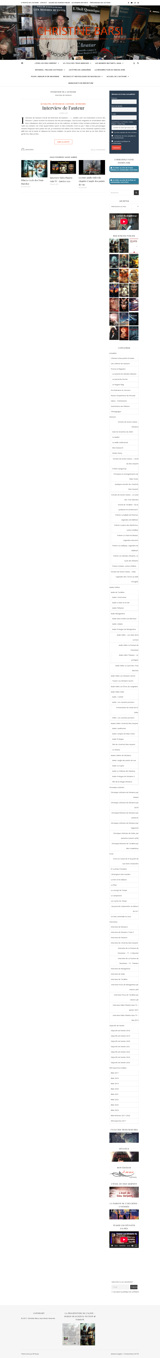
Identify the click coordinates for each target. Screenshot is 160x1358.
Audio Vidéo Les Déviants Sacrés (123, 676)
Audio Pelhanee (118, 608)
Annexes (112, 417)
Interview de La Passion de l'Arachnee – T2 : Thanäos (128, 960)
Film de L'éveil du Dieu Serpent (123, 744)
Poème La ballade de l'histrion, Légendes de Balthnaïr (126, 517)
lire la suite (63, 142)
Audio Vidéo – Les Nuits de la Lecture (127, 637)
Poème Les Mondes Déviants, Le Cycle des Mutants (125, 558)
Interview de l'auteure (63, 104)
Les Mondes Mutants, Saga (108, 63)
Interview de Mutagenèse (120, 968)
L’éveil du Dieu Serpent (46, 63)
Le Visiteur (116, 750)
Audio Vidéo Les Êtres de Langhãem (124, 686)
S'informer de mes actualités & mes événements (124, 137)
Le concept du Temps (119, 890)
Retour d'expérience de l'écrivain (123, 395)
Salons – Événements (119, 401)
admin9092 (29, 150)
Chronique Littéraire (116, 787)
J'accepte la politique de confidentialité (121, 142)
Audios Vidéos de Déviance (121, 755)
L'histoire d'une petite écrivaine (122, 358)
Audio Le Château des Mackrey (123, 771)
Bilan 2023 (115, 1105)
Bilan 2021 (115, 1094)
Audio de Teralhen (117, 592)
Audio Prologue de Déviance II (123, 776)
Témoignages (116, 411)
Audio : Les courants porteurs (123, 702)
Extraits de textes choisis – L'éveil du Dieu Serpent (125, 461)
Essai (111, 854)
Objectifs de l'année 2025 (120, 1062)
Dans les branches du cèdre (122, 432)
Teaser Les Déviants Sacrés (122, 681)
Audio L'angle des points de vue (124, 760)
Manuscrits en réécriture (80, 83)
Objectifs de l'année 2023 (120, 1052)
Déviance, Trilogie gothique (49, 70)
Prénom (114, 98)
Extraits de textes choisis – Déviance (128, 424)
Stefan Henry (117, 453)
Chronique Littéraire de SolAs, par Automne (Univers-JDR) (125, 835)
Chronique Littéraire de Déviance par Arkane (124, 794)
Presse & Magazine (118, 369)
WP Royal (35, 1354)
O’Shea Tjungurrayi (119, 469)
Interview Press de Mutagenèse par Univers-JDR (124, 987)
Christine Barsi (80, 30)
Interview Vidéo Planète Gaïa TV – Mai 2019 (125, 1017)
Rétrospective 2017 (118, 1121)
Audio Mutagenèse (118, 613)
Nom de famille (117, 106)
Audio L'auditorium (119, 728)
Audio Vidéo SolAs (117, 692)
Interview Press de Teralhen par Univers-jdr (126, 997)
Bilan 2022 (115, 1099)
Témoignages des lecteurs (100, 3)
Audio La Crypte (118, 766)
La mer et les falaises (119, 879)
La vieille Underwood (120, 442)
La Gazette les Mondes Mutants (124, 374)
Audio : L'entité (117, 697)
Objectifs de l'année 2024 (120, 1057)
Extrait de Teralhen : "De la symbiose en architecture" (128, 507)
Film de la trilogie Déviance (122, 782)
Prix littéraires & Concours (121, 390)
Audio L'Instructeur (119, 597)
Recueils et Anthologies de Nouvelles (81, 76)
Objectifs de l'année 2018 (120, 1030)
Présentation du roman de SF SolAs (127, 709)
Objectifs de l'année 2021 (120, 1046)
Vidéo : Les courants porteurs (123, 718)
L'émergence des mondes (120, 874)
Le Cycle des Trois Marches (76, 63)
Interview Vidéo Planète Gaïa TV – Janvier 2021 (125, 1007)
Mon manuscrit (117, 448)
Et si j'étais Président (119, 869)
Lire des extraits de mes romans (125, 132)
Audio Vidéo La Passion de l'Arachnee (128, 647)
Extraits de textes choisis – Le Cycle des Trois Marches (124, 497)
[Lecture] (112, 1246)
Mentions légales (116, 1354)
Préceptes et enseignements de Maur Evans (126, 476)
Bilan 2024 (115, 1110)
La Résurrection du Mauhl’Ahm (110, 70)
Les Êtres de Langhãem (80, 70)
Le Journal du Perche (120, 379)
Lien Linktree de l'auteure (120, 363)
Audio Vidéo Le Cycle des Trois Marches (126, 668)
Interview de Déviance (119, 927)
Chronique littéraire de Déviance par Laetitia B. (124, 815)
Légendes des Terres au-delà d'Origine (127, 579)
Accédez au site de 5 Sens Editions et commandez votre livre (123, 169)
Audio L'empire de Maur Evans (123, 734)
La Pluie (114, 885)
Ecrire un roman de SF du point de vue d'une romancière (125, 861)
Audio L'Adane (117, 624)
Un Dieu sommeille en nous (121, 916)
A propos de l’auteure (30, 3)
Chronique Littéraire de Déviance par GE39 (124, 805)
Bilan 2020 (115, 1089)
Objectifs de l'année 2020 (120, 1041)
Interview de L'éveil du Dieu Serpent (124, 943)
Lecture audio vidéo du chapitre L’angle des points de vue (92, 181)
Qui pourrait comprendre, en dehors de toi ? (124, 908)
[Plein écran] (136, 1246)
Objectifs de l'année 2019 (120, 1036)
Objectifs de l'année (116, 1025)
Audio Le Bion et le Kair (121, 602)
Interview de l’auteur (63, 108)
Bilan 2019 (115, 1083)
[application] (124, 1239)
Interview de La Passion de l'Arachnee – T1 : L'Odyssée (128, 950)
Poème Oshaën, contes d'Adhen (124, 566)
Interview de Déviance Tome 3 (122, 932)
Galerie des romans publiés (59, 3)
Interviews (80, 104)
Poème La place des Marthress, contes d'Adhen (126, 527)
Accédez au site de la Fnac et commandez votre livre (123, 181)
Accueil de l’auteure (117, 76)
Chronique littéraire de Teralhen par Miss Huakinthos (125, 845)
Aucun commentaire (98, 150)
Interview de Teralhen (119, 979)
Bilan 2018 (115, 1078)
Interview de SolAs (118, 974)
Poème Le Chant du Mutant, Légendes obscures (127, 537)
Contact (43, 3)
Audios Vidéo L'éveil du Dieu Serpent (124, 723)
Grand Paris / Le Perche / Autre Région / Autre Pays (122, 123)
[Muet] (132, 1246)
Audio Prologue (118, 739)
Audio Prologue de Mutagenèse (124, 629)
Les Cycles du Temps (119, 901)
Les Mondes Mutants (80, 3)
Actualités (46, 104)
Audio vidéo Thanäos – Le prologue (128, 657)
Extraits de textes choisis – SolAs (123, 572)
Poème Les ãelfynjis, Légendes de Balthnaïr (125, 548)
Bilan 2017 (115, 1073)
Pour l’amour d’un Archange (45, 76)
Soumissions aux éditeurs (120, 406)
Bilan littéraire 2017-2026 (120, 1115)
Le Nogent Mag (118, 384)
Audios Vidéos (114, 587)
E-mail (114, 114)
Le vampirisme (116, 895)
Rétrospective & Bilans (118, 1068)
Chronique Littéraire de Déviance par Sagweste (124, 825)
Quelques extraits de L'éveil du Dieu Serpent (126, 486)
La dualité (115, 437)
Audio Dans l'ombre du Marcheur (124, 618)
